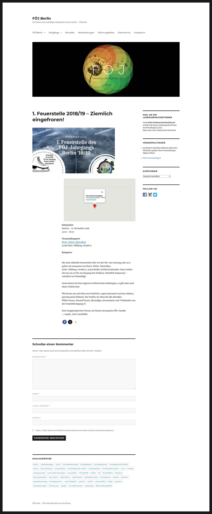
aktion (35, 464)
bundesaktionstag (70, 464)
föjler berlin (65, 477)
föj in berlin (53, 477)
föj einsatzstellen (40, 477)
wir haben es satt (75, 486)
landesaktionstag (40, 481)
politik (90, 481)
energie (130, 469)
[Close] (102, 192)
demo (35, 469)
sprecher (118, 481)
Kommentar (39, 357)
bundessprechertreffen (119, 464)
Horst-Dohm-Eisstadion (74, 242)
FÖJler (93, 473)
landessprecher (56, 481)
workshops (89, 486)
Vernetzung (53, 486)
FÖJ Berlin (41, 18)
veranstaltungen (39, 486)
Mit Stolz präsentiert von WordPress (56, 503)
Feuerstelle (72, 473)
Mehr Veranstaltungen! (152, 158)
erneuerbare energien (56, 473)
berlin (58, 464)
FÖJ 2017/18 (83, 473)
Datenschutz (124, 32)
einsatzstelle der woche (77, 469)
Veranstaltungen (86, 32)
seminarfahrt (100, 481)
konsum (124, 477)
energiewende (39, 473)
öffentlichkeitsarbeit (104, 486)
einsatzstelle (60, 469)
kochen (116, 477)
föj (99, 473)
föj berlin (118, 473)
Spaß (110, 481)
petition (82, 481)
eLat (123, 469)
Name (36, 394)
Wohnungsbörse (106, 32)
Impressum (139, 32)
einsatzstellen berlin (110, 469)
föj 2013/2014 (108, 473)
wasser (63, 486)
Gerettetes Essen (91, 477)
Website (36, 418)
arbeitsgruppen (47, 464)
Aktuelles (69, 32)
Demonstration (46, 469)
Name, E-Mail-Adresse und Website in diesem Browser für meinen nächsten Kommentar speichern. (75, 430)
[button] (64, 322)
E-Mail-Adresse (41, 406)
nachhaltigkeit (70, 481)
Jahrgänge (54, 32)
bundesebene (86, 464)
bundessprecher (100, 464)
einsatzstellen (94, 469)
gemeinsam (77, 477)
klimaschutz (105, 477)
